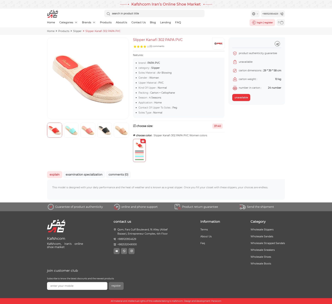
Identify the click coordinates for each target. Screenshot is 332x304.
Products (106, 22)
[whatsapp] (124, 251)
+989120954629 (126, 239)
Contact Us (138, 22)
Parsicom (216, 301)
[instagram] (131, 251)
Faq (202, 243)
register (116, 285)
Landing (165, 22)
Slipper (77, 31)
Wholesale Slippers (262, 229)
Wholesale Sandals (262, 236)
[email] (117, 251)
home (50, 31)
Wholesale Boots (261, 263)
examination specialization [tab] (84, 174)
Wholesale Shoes (261, 256)
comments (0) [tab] (118, 174)
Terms (204, 229)
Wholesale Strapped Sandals (268, 243)
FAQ (178, 22)
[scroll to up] (325, 288)
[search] (108, 14)
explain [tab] (55, 174)
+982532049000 (127, 244)
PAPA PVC (153, 62)
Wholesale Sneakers (263, 249)
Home (51, 22)
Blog (153, 22)
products (63, 31)
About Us (206, 236)
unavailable (241, 97)
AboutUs (121, 22)
